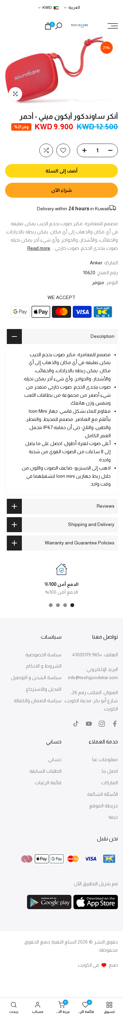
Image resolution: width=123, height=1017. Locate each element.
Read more (38, 248)
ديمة (113, 817)
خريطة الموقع (103, 805)
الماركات (109, 782)
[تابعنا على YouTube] (89, 724)
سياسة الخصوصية (43, 654)
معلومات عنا (105, 759)
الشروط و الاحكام (44, 666)
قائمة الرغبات (48, 782)
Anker (96, 262)
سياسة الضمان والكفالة (38, 700)
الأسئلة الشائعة (102, 794)
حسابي (55, 759)
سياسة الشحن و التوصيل (36, 677)
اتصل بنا (110, 771)
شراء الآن (61, 190)
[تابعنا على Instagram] (102, 724)
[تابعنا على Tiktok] (76, 724)
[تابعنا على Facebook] (115, 724)
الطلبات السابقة (45, 771)
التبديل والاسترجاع (44, 689)
